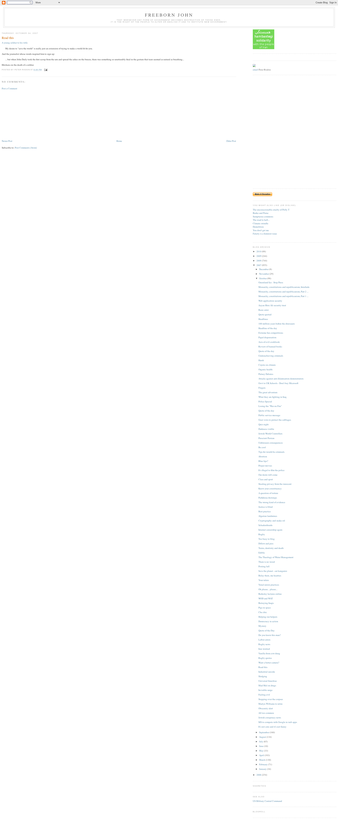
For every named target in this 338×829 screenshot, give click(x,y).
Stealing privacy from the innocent (275, 483)
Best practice (264, 511)
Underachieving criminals (270, 355)
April (262, 755)
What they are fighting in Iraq (272, 396)
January (263, 769)
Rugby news (264, 644)
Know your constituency (270, 488)
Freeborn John (169, 15)
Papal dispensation (267, 337)
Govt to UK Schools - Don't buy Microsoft (278, 383)
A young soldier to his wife (14, 42)
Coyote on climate (267, 364)
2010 (259, 251)
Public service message (269, 415)
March (262, 759)
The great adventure (267, 392)
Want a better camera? (268, 662)
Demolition (258, 226)
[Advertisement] (28, 114)
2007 (259, 265)
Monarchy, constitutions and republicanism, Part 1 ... (283, 296)
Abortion (262, 456)
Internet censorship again (270, 529)
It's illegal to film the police (271, 470)
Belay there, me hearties (269, 575)
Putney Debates (265, 374)
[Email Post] (45, 70)
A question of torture (268, 493)
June (261, 746)
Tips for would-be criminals (271, 451)
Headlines (263, 319)
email (255, 69)
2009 (259, 256)
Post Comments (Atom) (26, 147)
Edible (261, 552)
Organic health (265, 369)
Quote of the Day (266, 630)
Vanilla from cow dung (269, 653)
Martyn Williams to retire (270, 703)
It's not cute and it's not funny (272, 726)
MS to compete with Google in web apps (277, 722)
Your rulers (263, 580)
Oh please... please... (267, 589)
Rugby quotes (265, 658)
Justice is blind (265, 506)
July (261, 741)
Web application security (270, 300)
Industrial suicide (266, 671)
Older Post (231, 141)
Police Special (265, 401)
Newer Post (7, 141)
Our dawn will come (267, 474)
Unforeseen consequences (270, 442)
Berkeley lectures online (270, 593)
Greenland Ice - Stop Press (270, 282)
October (263, 278)
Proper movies (265, 465)
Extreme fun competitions (270, 332)
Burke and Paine (260, 213)
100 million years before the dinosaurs (276, 323)
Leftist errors (264, 639)
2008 (259, 260)
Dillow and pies (265, 543)
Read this (8, 38)
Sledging (262, 676)
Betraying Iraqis (266, 603)
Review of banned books (270, 346)
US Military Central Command (267, 801)
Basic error (263, 309)
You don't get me (261, 230)
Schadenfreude (265, 525)
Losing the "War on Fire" (270, 406)
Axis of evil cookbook (269, 342)
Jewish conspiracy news (269, 717)
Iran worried (264, 648)
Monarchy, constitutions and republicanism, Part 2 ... (283, 291)
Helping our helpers (267, 616)
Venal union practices (268, 584)
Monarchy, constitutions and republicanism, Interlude (283, 287)
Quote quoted (264, 314)
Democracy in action (268, 621)
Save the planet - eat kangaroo (272, 571)
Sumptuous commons (263, 216)
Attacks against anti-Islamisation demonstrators (280, 378)
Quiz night (263, 424)
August (263, 736)
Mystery (262, 625)
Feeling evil (264, 694)
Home (119, 141)
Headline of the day (267, 328)
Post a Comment (9, 88)
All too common (266, 712)
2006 (259, 774)
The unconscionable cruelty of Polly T (271, 209)
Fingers (261, 387)
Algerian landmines (267, 516)
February (263, 764)
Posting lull (264, 566)
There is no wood (266, 561)
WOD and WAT (265, 598)
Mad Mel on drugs (267, 685)
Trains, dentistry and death (271, 548)
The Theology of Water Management (275, 557)
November (264, 273)
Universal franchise (267, 680)
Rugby (261, 534)
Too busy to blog (266, 538)
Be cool (262, 447)
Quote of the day (266, 351)
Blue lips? (263, 461)
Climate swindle (260, 223)
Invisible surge (265, 690)
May (261, 750)
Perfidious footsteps (267, 497)
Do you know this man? (269, 635)
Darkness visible (266, 429)
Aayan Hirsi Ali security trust (272, 305)
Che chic (262, 612)
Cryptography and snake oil (271, 520)
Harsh (261, 360)
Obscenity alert (265, 708)
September (264, 732)
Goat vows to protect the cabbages (274, 419)
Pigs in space (264, 607)
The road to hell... (261, 219)
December (264, 269)
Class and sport (265, 479)
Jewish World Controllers (270, 433)
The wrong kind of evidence (271, 502)
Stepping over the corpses (270, 699)
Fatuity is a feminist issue (265, 233)
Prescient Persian (266, 438)
